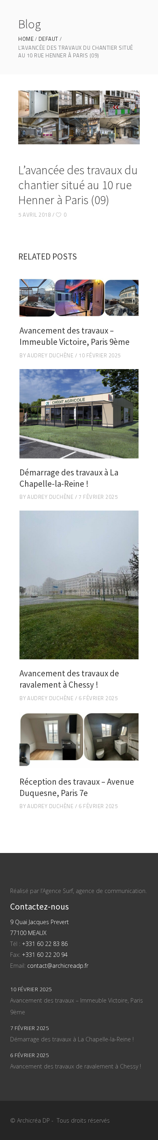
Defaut (48, 39)
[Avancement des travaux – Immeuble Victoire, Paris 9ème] (79, 298)
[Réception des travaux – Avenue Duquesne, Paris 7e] (79, 740)
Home (26, 39)
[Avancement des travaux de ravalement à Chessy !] (79, 585)
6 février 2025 (98, 698)
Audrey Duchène (50, 355)
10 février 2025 (100, 355)
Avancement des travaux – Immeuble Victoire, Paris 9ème (74, 336)
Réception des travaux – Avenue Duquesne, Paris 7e (76, 787)
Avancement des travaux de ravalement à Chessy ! (69, 679)
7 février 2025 (98, 497)
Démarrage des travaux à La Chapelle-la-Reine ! (68, 478)
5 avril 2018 (34, 215)
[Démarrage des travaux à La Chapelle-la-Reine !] (79, 413)
